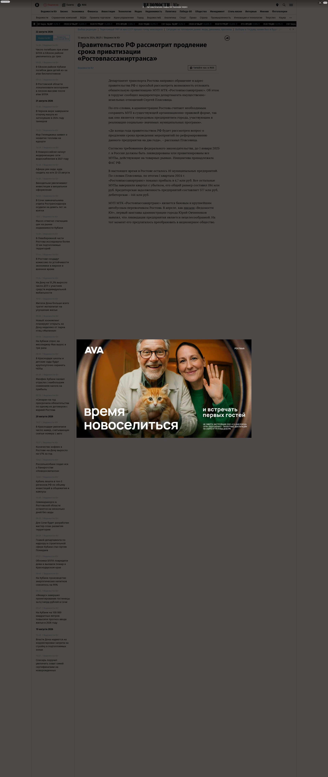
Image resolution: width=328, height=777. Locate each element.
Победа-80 (186, 11)
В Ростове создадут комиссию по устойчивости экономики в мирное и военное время (52, 264)
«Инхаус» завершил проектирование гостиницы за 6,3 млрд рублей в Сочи (53, 599)
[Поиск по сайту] (284, 5)
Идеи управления (124, 17)
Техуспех (271, 17)
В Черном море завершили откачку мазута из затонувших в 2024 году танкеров (52, 116)
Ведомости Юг (49, 11)
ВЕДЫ (83, 17)
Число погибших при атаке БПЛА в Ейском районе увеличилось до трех (52, 53)
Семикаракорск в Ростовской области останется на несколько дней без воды (50, 507)
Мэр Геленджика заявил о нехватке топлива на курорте (51, 138)
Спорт (183, 17)
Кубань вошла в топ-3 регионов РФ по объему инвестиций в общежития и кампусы (52, 486)
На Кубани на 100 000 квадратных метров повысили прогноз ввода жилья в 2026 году (51, 617)
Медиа (138, 11)
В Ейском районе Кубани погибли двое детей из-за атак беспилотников (51, 70)
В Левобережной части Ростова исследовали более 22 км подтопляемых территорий (53, 243)
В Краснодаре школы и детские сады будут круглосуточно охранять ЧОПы (50, 363)
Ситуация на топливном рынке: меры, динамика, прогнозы (199, 29)
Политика (170, 11)
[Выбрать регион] (277, 5)
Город (140, 17)
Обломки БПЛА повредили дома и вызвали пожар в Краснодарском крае (52, 564)
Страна (204, 17)
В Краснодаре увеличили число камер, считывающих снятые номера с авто (52, 430)
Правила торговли (100, 17)
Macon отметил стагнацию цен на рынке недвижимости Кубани (52, 224)
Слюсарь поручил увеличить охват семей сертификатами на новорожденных (50, 665)
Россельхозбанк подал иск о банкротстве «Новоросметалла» (52, 467)
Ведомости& (154, 17)
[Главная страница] (157, 5)
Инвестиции (108, 11)
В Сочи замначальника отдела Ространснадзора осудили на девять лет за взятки (51, 205)
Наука (282, 17)
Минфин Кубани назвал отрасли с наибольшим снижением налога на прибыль (50, 384)
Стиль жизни (235, 11)
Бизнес (64, 11)
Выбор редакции (87, 29)
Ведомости (42, 17)
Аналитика (170, 17)
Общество (201, 11)
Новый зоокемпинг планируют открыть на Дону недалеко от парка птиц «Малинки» (50, 325)
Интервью (251, 11)
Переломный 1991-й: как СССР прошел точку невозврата (131, 29)
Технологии (124, 11)
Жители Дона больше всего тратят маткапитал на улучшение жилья (52, 307)
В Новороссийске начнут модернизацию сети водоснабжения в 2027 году (52, 155)
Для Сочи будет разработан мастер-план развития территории (52, 526)
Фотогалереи (279, 11)
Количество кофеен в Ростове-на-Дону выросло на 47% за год (52, 450)
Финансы (92, 11)
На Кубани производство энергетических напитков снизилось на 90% (51, 581)
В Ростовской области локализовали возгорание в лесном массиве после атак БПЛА (52, 89)
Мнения (264, 11)
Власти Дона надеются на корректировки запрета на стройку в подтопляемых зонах (52, 644)
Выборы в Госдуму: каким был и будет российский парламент (269, 29)
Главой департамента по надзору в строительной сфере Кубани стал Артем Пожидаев (51, 545)
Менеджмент (217, 11)
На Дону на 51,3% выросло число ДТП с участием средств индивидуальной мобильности (51, 287)
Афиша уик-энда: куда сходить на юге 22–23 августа (53, 171)
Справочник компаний (64, 17)
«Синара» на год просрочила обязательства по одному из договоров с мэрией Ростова (52, 404)
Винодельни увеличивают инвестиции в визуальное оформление (51, 186)
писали (189, 208)
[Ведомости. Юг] (175, 5)
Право (192, 17)
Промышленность (221, 17)
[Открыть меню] (291, 5)
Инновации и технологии (248, 17)
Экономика (78, 11)
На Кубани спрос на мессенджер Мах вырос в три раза (51, 344)
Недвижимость (153, 11)
